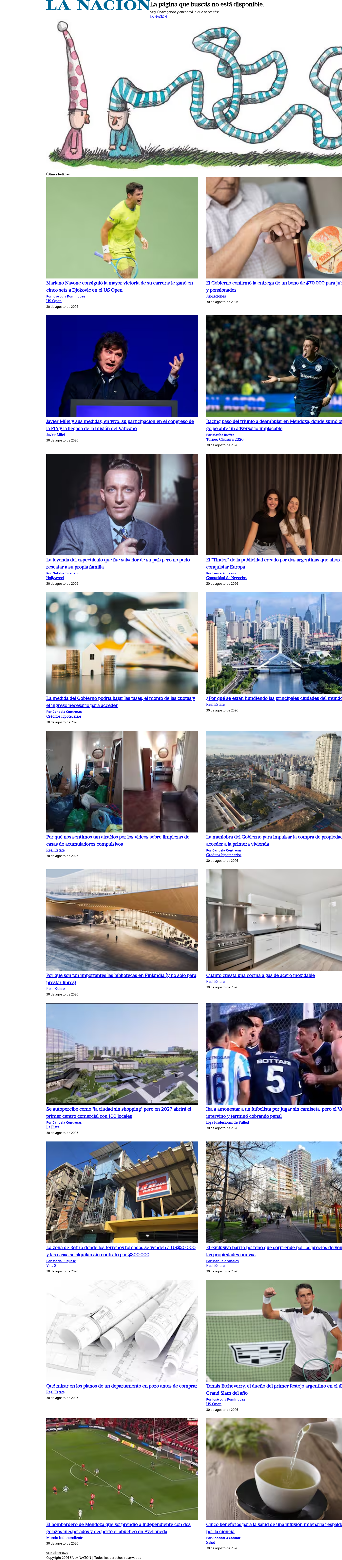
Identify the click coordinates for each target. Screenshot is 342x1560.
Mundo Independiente (64, 1538)
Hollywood (55, 578)
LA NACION (158, 16)
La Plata (52, 1127)
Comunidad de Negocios (226, 578)
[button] (122, 228)
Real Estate (215, 705)
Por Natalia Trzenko (62, 573)
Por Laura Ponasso (221, 573)
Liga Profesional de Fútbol (227, 1123)
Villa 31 (52, 1266)
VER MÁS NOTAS (57, 1553)
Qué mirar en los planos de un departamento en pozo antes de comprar (121, 1386)
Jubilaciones (216, 296)
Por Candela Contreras (64, 711)
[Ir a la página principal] (98, 9)
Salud (210, 1543)
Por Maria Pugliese (61, 1261)
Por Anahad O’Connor (223, 1538)
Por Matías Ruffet (220, 435)
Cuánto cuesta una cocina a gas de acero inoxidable (260, 975)
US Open (54, 301)
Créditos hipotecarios (64, 717)
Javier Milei (55, 435)
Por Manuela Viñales (222, 1261)
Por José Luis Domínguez (65, 296)
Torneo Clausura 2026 (225, 440)
